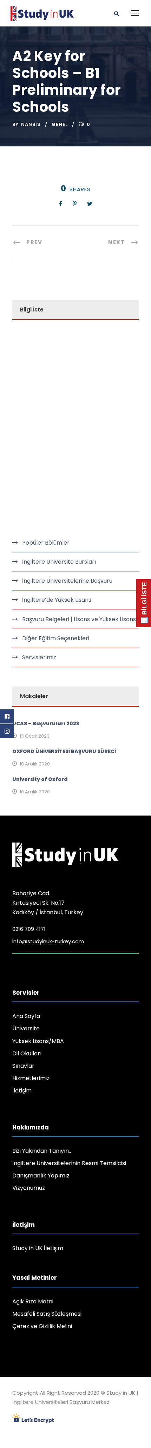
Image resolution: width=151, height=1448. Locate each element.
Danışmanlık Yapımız (41, 1175)
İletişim (22, 1090)
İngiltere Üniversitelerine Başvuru (67, 581)
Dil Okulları (26, 1053)
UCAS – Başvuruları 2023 (45, 723)
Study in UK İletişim (37, 1248)
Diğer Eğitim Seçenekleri (55, 638)
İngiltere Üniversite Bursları (59, 562)
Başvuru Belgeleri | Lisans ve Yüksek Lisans (79, 619)
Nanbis (31, 124)
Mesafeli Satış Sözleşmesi (46, 1314)
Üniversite (26, 1028)
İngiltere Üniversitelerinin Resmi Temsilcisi (69, 1163)
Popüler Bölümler (46, 543)
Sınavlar (23, 1066)
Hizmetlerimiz (31, 1078)
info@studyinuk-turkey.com (48, 941)
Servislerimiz (39, 657)
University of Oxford (40, 779)
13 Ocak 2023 (35, 736)
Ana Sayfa (26, 1016)
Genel (60, 124)
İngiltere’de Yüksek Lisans (56, 600)
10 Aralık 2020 (35, 791)
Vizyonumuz (28, 1188)
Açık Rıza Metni (32, 1301)
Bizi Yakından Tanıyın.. (41, 1151)
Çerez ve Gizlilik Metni (42, 1326)
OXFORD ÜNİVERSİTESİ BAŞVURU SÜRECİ (64, 751)
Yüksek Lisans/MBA (38, 1041)
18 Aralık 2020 (35, 764)
